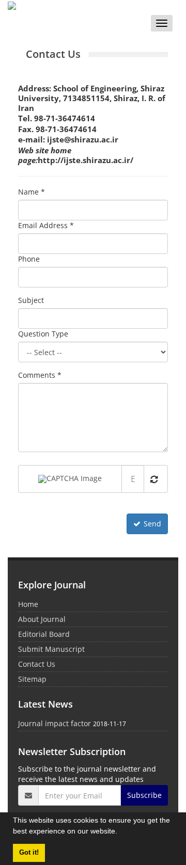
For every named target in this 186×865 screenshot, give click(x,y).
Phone (29, 259)
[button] (120, 832)
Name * (31, 192)
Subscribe (144, 795)
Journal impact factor (54, 723)
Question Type (43, 334)
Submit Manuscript (51, 649)
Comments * (39, 375)
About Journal (42, 619)
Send (152, 523)
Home (28, 604)
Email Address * (46, 225)
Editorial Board (44, 634)
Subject (31, 300)
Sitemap (32, 679)
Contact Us (36, 664)
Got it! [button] (29, 852)
